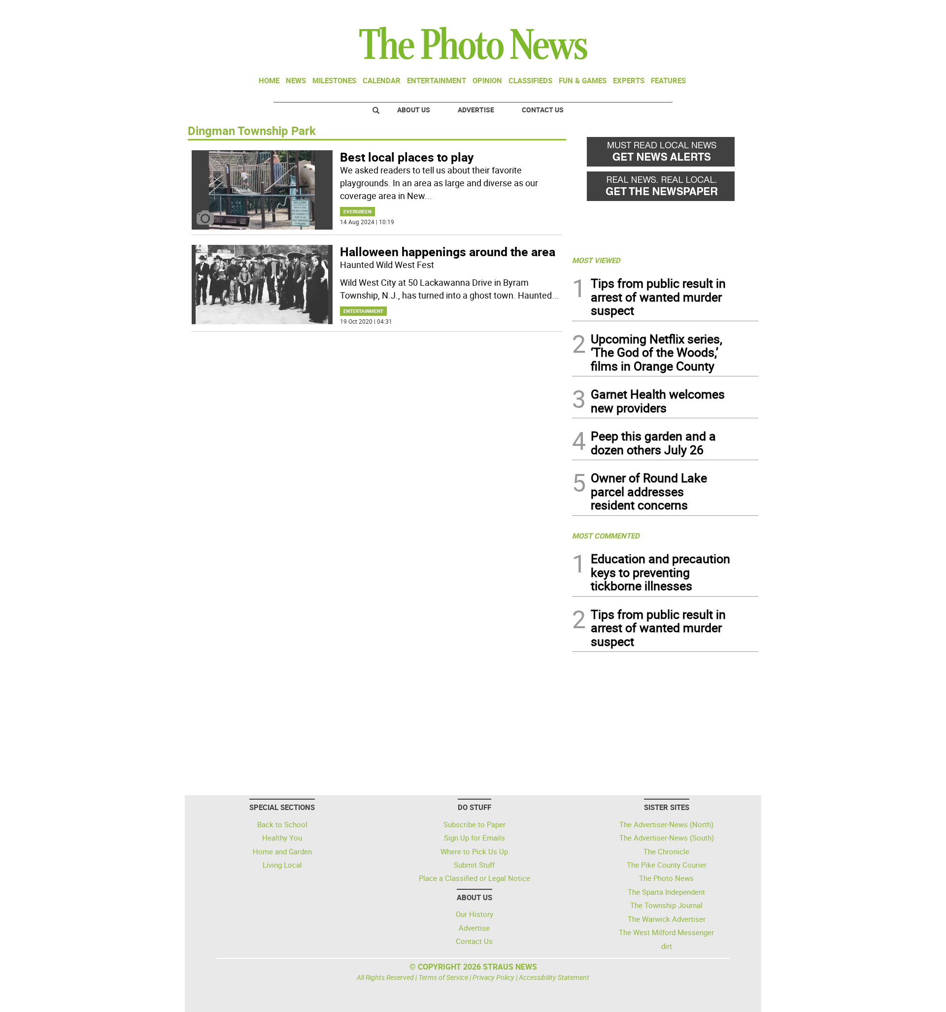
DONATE (734, 11)
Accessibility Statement (554, 977)
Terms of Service (443, 977)
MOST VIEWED (596, 260)
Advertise (476, 109)
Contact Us (543, 109)
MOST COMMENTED (606, 535)
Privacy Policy (493, 977)
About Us (413, 109)
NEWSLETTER (679, 11)
